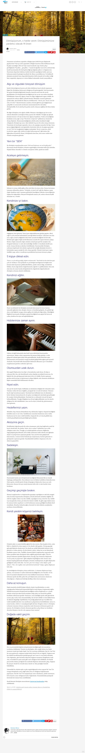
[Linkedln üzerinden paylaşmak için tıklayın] (45, 52)
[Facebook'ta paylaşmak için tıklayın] (30, 52)
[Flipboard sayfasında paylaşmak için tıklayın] (52, 52)
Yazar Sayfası (54, 737)
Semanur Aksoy (13, 48)
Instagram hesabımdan (37, 681)
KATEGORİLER (15, 2)
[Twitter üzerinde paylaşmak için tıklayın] (39, 52)
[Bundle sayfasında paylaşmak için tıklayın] (54, 52)
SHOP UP (29, 2)
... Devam (15, 732)
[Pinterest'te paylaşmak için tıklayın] (49, 52)
